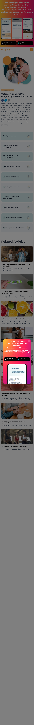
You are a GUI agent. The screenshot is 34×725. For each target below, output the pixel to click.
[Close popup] (29, 341)
